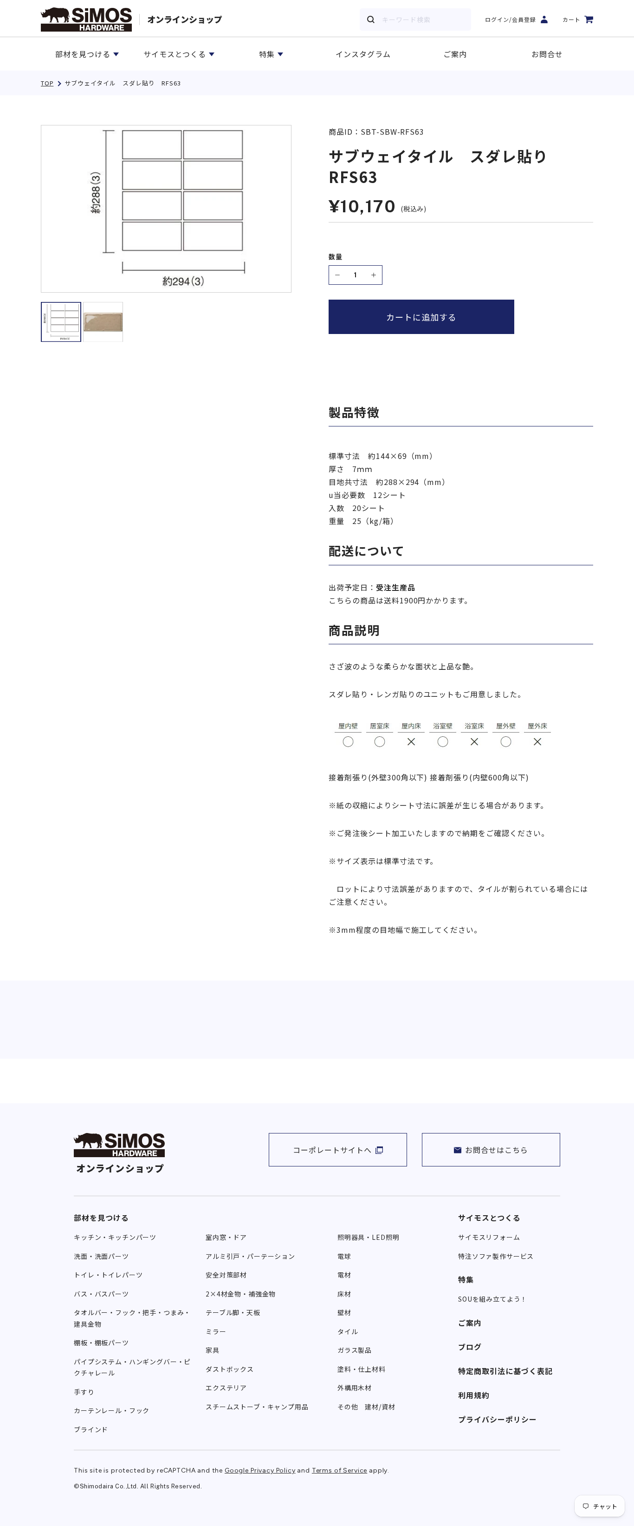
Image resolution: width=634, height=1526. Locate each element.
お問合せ (547, 53)
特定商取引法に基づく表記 (505, 1370)
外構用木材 (354, 1387)
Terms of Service (339, 1470)
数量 (336, 256)
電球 (344, 1256)
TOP (47, 83)
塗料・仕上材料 (361, 1369)
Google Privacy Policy (260, 1470)
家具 (213, 1350)
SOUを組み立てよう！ (492, 1298)
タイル (347, 1331)
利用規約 (474, 1395)
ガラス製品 (354, 1350)
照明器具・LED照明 (368, 1237)
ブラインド (91, 1429)
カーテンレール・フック (111, 1410)
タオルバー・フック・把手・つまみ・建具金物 (132, 1318)
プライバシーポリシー (497, 1419)
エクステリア (226, 1387)
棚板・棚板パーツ (101, 1342)
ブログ (470, 1346)
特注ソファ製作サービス (496, 1256)
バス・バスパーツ (101, 1293)
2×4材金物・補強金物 (241, 1293)
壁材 (344, 1312)
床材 (344, 1293)
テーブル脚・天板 (233, 1312)
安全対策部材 (226, 1274)
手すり (84, 1391)
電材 (344, 1274)
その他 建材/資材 (366, 1406)
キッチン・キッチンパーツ (115, 1237)
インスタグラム (363, 53)
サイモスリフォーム (489, 1237)
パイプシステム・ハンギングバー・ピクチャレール (132, 1367)
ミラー (216, 1331)
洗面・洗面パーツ (101, 1256)
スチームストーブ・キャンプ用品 (257, 1406)
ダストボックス (230, 1369)
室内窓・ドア (226, 1237)
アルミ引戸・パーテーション (250, 1256)
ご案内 (455, 53)
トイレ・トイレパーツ (108, 1274)
